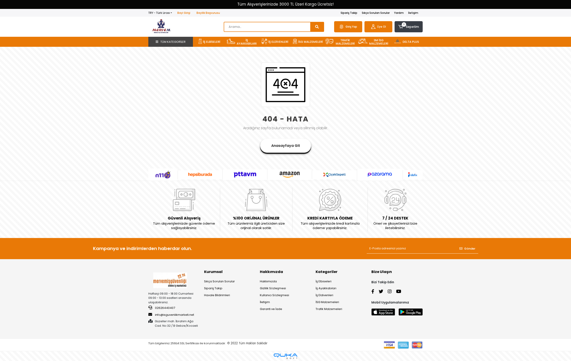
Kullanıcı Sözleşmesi (274, 295)
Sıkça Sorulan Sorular (376, 13)
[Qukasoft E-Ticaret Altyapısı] (285, 356)
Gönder (469, 248)
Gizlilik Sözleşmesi (273, 288)
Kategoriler (326, 271)
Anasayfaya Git (285, 145)
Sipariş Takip (349, 13)
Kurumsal (213, 271)
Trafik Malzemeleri (329, 309)
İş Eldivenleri (324, 295)
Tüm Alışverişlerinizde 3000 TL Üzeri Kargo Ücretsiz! (285, 4)
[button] (409, 26)
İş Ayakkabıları (326, 288)
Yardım (399, 13)
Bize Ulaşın (381, 271)
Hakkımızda (271, 271)
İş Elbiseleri (323, 281)
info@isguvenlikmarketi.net (174, 315)
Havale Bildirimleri (217, 295)
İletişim (413, 13)
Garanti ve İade (271, 309)
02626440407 (164, 308)
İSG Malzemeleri (327, 302)
